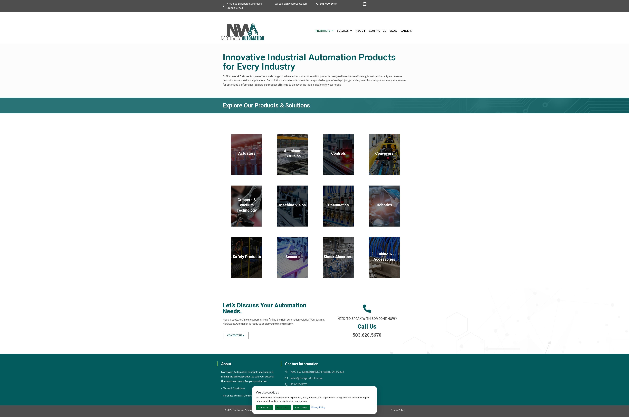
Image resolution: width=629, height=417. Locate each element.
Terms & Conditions (234, 388)
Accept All (264, 408)
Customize (301, 408)
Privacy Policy (398, 409)
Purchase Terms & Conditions (239, 395)
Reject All (283, 408)
